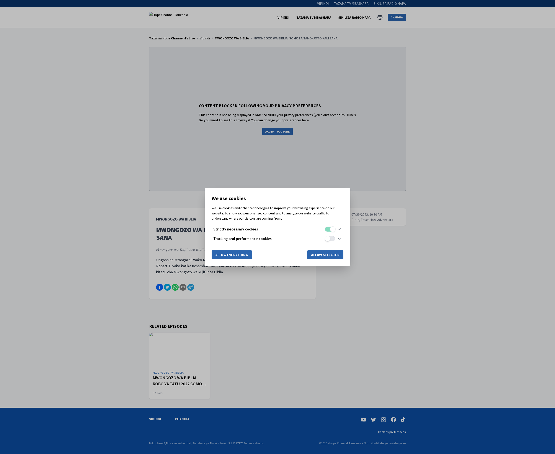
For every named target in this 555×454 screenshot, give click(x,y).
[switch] (330, 229)
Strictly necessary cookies (235, 229)
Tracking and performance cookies (242, 238)
